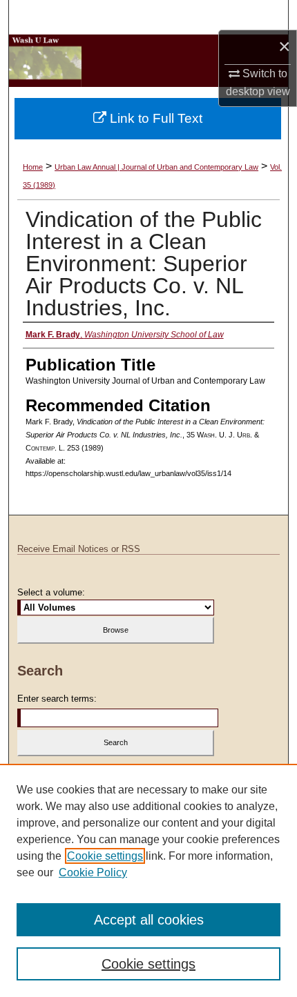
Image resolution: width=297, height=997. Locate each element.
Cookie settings (105, 856)
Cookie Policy (93, 872)
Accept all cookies (149, 919)
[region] (148, 880)
